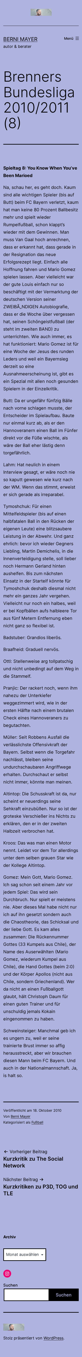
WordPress (53, 1338)
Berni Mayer (20, 39)
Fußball (37, 1122)
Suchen (10, 1285)
